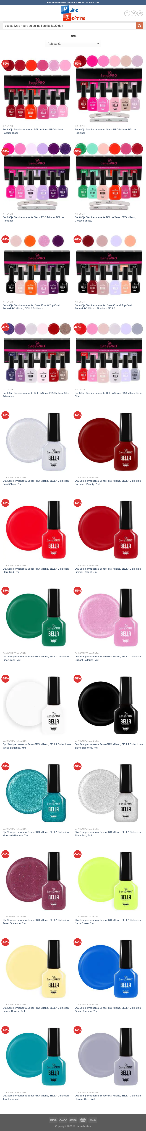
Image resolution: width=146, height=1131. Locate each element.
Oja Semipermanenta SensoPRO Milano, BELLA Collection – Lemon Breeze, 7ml (37, 1009)
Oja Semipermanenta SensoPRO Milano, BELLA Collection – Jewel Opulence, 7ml (37, 922)
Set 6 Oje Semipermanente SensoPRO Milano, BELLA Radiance (105, 131)
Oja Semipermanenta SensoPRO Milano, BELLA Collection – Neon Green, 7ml (109, 922)
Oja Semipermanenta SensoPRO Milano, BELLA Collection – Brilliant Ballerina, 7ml (109, 658)
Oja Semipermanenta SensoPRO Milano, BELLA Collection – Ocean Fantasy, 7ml (109, 1009)
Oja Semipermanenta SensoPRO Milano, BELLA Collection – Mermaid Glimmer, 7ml (37, 834)
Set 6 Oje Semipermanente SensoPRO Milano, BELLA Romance (33, 219)
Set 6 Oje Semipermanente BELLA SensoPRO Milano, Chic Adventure (36, 395)
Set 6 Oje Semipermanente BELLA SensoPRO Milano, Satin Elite (108, 395)
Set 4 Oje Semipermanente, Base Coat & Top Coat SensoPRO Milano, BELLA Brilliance (31, 307)
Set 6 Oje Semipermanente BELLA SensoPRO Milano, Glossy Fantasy (105, 219)
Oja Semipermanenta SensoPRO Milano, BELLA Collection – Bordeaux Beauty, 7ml (109, 482)
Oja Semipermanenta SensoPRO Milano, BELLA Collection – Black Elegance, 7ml (109, 746)
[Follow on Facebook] (127, 13)
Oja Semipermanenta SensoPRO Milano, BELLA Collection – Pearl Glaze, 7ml (37, 482)
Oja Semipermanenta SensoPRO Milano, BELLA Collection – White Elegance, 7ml (37, 746)
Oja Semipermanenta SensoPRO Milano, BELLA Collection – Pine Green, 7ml (37, 658)
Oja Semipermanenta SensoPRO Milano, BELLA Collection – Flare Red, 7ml (37, 570)
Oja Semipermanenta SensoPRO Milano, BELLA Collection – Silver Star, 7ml (109, 834)
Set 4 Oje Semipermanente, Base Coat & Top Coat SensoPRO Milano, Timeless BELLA (103, 307)
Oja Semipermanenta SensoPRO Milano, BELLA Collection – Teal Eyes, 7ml (37, 1097)
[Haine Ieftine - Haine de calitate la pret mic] (73, 13)
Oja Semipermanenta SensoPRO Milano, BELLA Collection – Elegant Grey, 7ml (109, 1097)
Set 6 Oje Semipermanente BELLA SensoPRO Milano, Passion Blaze (33, 131)
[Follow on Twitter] (134, 13)
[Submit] (139, 25)
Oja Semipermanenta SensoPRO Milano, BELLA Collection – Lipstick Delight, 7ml (109, 570)
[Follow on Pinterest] (140, 13)
